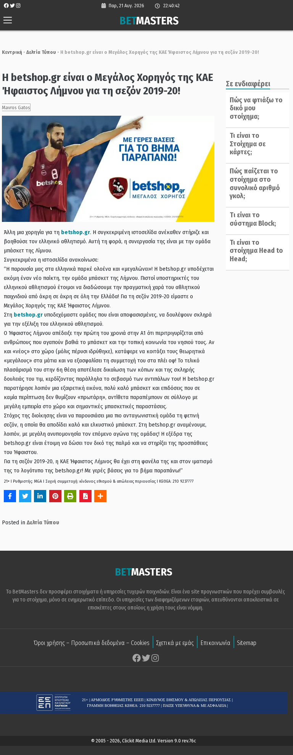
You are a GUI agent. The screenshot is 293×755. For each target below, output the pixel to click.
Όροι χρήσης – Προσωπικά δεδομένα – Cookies (92, 643)
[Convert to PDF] (85, 496)
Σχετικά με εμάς (175, 643)
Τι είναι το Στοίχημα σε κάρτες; (248, 143)
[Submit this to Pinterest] (55, 496)
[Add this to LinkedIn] (40, 496)
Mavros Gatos (16, 107)
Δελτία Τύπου (41, 52)
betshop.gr (75, 232)
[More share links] (100, 496)
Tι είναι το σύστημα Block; (253, 219)
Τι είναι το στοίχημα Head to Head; (256, 250)
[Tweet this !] (25, 496)
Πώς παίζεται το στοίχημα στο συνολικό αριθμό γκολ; (255, 183)
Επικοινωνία (215, 643)
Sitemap (246, 643)
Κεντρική (12, 52)
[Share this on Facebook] (10, 496)
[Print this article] (70, 496)
